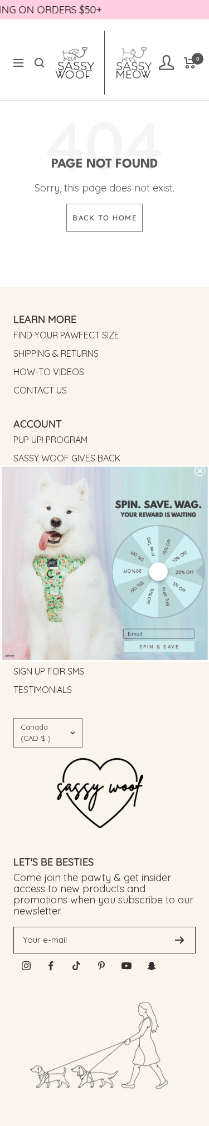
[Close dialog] (200, 470)
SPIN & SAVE (159, 646)
